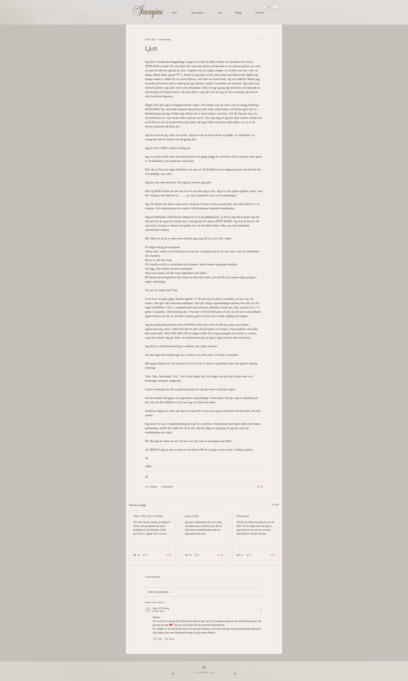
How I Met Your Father (148, 516)
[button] (203, 13)
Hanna (148, 466)
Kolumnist (191, 516)
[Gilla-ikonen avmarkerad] (155, 639)
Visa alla (275, 504)
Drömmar (243, 516)
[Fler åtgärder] (261, 39)
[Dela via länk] (146, 476)
